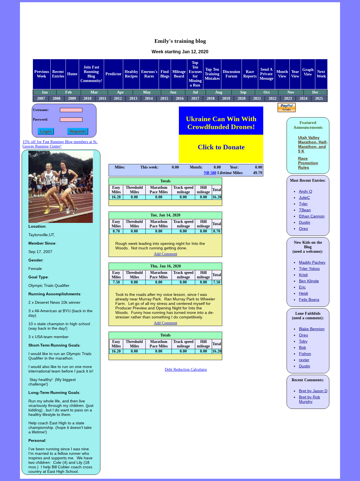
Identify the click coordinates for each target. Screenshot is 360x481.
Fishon (305, 353)
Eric (302, 287)
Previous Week (41, 74)
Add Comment (165, 254)
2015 (164, 98)
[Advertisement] (180, 15)
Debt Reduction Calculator (186, 369)
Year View (295, 74)
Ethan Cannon (312, 216)
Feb (68, 92)
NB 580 (210, 173)
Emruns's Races (149, 74)
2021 (257, 98)
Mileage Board (179, 74)
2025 (319, 98)
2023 (288, 98)
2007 (41, 98)
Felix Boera (309, 299)
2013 (133, 98)
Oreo (303, 228)
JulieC (304, 197)
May (147, 92)
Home (72, 74)
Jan (45, 92)
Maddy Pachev (312, 262)
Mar (94, 92)
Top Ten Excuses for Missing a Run (195, 74)
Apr (120, 92)
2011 (102, 98)
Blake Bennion (312, 329)
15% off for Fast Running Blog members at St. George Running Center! (60, 144)
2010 (87, 98)
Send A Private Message (266, 74)
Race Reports (249, 74)
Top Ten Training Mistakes (212, 74)
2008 (56, 98)
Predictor (113, 74)
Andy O (305, 191)
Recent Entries (58, 74)
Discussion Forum (231, 74)
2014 (149, 98)
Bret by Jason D (313, 391)
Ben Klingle (309, 281)
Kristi (303, 274)
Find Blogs (164, 74)
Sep (243, 92)
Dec (315, 92)
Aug (218, 92)
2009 (72, 98)
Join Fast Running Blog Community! (91, 74)
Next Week (321, 74)
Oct (267, 92)
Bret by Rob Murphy (309, 399)
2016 (180, 98)
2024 (303, 98)
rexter (304, 360)
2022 (272, 98)
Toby (303, 341)
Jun (173, 92)
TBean (305, 210)
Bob (302, 347)
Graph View (308, 72)
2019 (226, 98)
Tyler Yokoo (309, 268)
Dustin (304, 222)
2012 (118, 98)
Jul (195, 92)
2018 (211, 98)
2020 (242, 98)
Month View (282, 74)
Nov (290, 92)
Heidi (303, 293)
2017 (195, 98)
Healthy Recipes (131, 74)
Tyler (303, 203)
